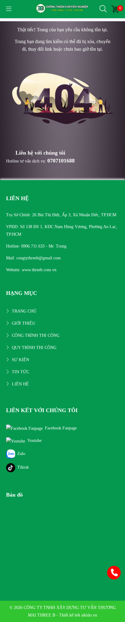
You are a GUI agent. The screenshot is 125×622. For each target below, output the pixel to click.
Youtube (34, 440)
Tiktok (23, 467)
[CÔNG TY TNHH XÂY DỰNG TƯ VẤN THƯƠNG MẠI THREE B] (62, 8)
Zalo (21, 453)
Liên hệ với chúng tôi (40, 153)
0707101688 (61, 161)
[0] (115, 9)
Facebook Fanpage (61, 428)
